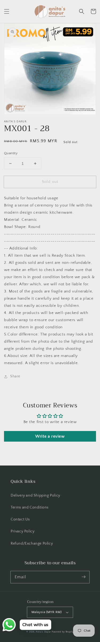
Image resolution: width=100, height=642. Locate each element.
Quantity (11, 153)
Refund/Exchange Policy (32, 543)
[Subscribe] (83, 577)
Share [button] (15, 376)
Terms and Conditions (30, 507)
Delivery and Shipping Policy (35, 495)
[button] (7, 11)
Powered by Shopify (63, 632)
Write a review (50, 436)
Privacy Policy (22, 531)
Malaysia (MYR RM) (46, 612)
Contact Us (20, 519)
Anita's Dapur (43, 632)
